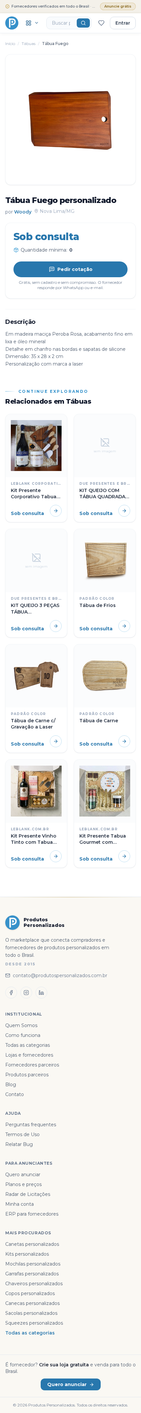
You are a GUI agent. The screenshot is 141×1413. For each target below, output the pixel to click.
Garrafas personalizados (32, 1274)
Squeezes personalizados (34, 1323)
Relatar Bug (19, 1144)
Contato (14, 1094)
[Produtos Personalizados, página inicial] (11, 23)
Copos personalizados (30, 1293)
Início (10, 43)
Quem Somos (21, 1025)
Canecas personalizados (32, 1303)
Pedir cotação (74, 269)
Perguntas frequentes (30, 1125)
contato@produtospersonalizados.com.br (60, 975)
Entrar (122, 23)
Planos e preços (23, 1184)
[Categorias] (32, 23)
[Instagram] (26, 992)
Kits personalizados (27, 1254)
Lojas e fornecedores (29, 1055)
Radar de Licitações (27, 1194)
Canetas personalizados (32, 1244)
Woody (22, 211)
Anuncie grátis (117, 6)
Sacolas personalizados (31, 1313)
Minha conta (19, 1204)
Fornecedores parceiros (32, 1065)
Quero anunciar (22, 1175)
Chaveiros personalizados (34, 1284)
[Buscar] (83, 23)
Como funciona (22, 1035)
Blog (10, 1085)
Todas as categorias (27, 1045)
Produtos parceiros (27, 1075)
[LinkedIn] (41, 992)
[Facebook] (11, 992)
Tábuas (28, 43)
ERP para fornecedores (31, 1214)
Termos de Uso (22, 1134)
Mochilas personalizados (32, 1264)
